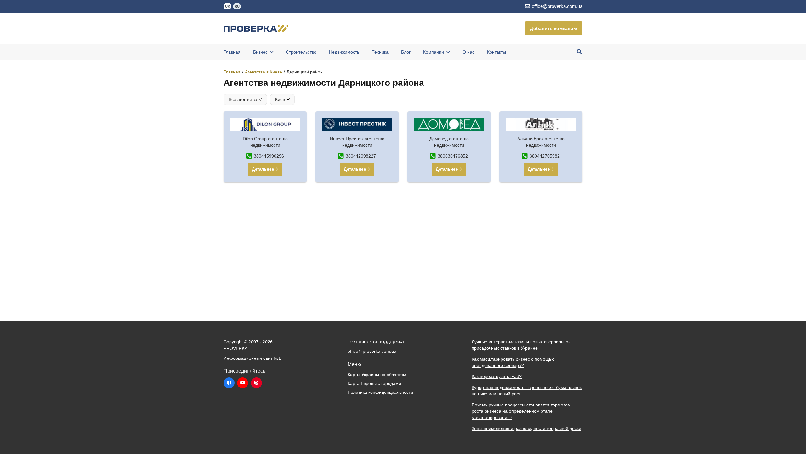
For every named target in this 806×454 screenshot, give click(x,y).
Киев (280, 99)
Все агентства (243, 99)
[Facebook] (229, 382)
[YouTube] (242, 382)
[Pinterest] (256, 382)
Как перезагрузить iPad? (497, 376)
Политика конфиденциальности (380, 392)
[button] (579, 52)
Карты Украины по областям (377, 374)
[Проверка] (256, 28)
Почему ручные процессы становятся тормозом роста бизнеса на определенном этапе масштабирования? (521, 411)
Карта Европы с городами (374, 383)
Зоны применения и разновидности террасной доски (526, 428)
